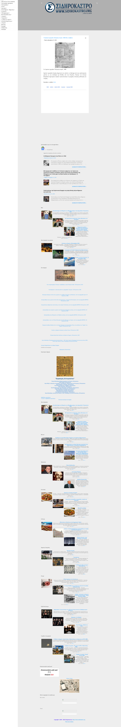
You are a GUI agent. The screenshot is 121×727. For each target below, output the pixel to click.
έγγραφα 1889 (69, 87)
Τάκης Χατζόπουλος (70, 465)
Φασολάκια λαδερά (82, 507)
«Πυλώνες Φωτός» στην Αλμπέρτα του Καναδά (82, 538)
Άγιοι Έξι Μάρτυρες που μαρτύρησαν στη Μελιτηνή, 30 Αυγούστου (65, 387)
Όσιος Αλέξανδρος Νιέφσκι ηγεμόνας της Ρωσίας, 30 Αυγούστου (65, 381)
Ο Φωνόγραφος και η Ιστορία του (70, 579)
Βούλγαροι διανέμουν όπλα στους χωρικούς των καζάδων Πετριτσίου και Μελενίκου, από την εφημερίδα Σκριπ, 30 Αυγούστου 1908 (64, 295)
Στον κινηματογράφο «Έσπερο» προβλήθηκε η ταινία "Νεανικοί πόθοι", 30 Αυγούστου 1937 (65, 284)
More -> (79, 224)
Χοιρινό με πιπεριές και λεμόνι (70, 492)
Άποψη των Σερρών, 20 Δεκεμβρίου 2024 (70, 243)
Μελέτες (3, 24)
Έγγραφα (3, 26)
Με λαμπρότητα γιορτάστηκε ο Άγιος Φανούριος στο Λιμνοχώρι (76, 219)
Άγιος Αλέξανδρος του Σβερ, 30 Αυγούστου (65, 389)
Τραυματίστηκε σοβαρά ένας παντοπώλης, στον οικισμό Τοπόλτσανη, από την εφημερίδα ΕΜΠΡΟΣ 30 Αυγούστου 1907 (65, 304)
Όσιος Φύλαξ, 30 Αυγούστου (65, 382)
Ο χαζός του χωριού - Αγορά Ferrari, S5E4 (82, 655)
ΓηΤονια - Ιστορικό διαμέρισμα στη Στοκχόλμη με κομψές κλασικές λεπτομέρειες (76, 529)
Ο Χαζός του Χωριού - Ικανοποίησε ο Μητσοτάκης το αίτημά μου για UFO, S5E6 (71, 639)
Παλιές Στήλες (69, 678)
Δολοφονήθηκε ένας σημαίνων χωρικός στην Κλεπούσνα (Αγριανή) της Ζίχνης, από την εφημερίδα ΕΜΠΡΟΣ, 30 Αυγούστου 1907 (65, 310)
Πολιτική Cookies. (69, 721)
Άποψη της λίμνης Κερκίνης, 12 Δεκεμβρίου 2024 (82, 258)
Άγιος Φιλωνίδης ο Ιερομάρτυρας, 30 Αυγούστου (65, 388)
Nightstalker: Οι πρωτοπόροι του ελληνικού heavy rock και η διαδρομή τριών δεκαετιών (70, 610)
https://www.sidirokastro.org (79, 719)
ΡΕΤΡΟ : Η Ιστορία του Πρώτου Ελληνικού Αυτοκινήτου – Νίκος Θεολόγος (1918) (82, 595)
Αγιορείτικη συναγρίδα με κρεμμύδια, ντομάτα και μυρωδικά (76, 500)
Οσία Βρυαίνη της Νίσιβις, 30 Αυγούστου (65, 390)
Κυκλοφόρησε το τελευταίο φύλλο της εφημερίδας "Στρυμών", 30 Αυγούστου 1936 (65, 289)
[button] (85, 38)
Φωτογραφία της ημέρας (7, 3)
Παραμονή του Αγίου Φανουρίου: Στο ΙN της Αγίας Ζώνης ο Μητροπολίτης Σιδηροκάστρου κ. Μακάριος (82, 229)
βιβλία (51, 87)
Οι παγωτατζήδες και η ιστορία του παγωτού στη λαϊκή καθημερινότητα (76, 586)
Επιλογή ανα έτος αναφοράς (8, 1)
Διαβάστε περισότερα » (79, 167)
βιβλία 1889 (57, 87)
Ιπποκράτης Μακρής (76, 471)
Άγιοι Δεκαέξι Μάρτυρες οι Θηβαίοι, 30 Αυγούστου (65, 385)
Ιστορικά (3, 22)
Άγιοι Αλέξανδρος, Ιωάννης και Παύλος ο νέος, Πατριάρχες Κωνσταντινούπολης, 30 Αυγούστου (65, 393)
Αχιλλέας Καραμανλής (82, 479)
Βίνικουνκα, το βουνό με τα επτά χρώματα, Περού (70, 522)
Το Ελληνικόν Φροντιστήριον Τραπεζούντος (82, 565)
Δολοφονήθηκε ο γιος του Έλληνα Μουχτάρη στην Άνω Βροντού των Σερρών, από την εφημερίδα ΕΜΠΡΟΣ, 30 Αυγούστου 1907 (65, 321)
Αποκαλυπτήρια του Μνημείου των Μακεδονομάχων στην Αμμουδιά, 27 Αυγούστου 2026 (70, 211)
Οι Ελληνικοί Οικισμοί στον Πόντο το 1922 (55, 156)
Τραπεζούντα (76, 557)
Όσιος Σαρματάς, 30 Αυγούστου (65, 386)
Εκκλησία (3, 29)
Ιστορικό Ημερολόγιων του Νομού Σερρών (50, 345)
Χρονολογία (67, 349)
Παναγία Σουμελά (70, 550)
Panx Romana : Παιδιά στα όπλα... (82, 625)
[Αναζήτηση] (97, 3)
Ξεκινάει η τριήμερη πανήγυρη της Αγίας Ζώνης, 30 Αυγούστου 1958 (64, 330)
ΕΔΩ (54, 82)
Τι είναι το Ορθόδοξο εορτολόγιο (48, 398)
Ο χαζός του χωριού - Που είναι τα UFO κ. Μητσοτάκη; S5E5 (76, 646)
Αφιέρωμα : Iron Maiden (76, 617)
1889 (48, 87)
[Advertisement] (94, 36)
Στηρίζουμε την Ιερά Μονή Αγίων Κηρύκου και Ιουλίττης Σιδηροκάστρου (70, 437)
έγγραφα (63, 87)
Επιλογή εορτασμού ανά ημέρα (65, 399)
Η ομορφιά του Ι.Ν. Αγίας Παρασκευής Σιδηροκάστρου (76, 249)
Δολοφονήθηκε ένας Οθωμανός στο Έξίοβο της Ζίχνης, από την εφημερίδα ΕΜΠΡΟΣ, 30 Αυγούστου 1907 (65, 314)
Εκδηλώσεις (4, 27)
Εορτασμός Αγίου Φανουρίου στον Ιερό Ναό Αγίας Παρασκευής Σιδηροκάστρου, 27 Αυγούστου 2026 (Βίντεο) (82, 452)
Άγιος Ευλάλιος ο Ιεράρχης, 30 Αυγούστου (65, 384)
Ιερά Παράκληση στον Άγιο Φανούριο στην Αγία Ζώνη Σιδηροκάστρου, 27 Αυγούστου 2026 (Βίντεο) (76, 445)
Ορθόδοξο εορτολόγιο (46, 397)
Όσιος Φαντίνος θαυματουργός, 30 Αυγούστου (65, 392)
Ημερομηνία (62, 349)
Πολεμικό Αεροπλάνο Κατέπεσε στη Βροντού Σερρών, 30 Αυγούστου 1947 (65, 335)
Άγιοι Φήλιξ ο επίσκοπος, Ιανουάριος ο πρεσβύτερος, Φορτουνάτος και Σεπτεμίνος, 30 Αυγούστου (65, 383)
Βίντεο (3, 6)
